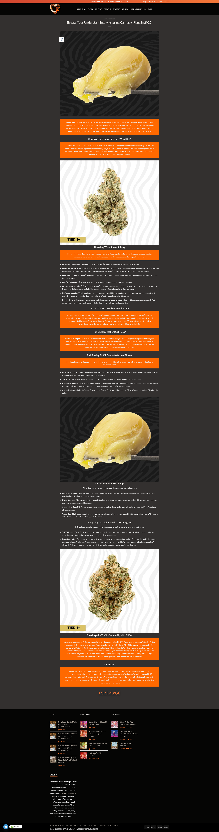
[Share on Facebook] (101, 693)
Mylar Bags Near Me (70, 500)
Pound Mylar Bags (69, 493)
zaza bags (92, 321)
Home (78, 9)
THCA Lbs (66, 379)
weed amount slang (127, 254)
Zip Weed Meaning (70, 293)
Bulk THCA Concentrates (72, 372)
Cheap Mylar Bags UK (71, 507)
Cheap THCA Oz (69, 390)
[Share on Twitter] (105, 693)
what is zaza (97, 315)
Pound (65, 300)
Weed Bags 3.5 (68, 514)
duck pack (77, 338)
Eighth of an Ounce (78, 268)
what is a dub (73, 146)
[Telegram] (5, 826)
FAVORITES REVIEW (120, 9)
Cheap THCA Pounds (70, 383)
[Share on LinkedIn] (118, 693)
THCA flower (135, 271)
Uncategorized (109, 19)
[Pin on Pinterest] (114, 693)
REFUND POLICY (135, 9)
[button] (149, 1)
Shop (84, 9)
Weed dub (70, 122)
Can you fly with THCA (112, 642)
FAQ (145, 9)
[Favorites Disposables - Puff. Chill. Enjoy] (61, 9)
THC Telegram (68, 532)
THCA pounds (93, 379)
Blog (150, 9)
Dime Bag (66, 264)
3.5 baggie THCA (119, 271)
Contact (98, 9)
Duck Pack (119, 331)
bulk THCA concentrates (92, 677)
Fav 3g (90, 9)
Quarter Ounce (79, 275)
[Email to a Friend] (109, 693)
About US (108, 9)
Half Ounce (74, 282)
